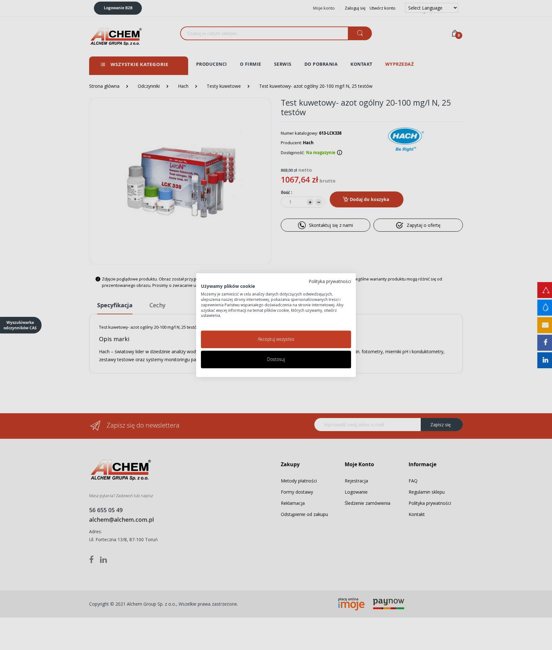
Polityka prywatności (330, 281)
